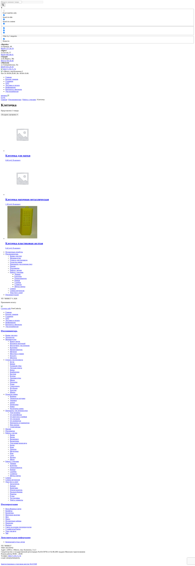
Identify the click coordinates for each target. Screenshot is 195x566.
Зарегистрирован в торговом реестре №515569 (19, 564)
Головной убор (15, 366)
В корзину (17, 160)
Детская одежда (16, 368)
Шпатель (13, 358)
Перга (7, 519)
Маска (12, 380)
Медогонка (14, 451)
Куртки (13, 376)
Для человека (15, 413)
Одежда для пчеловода (18, 260)
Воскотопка (14, 441)
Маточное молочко (12, 515)
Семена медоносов (17, 291)
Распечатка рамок (17, 409)
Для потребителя (11, 91)
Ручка (12, 496)
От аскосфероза (16, 415)
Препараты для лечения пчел (21, 264)
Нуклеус (13, 356)
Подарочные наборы (13, 521)
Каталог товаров (11, 79)
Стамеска (18, 284)
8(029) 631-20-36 (7, 67)
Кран (12, 447)
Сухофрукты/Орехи (13, 529)
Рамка (12, 406)
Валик (12, 435)
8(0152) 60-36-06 (7, 61)
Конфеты (8, 511)
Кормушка (14, 488)
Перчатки (13, 382)
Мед (7, 517)
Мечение (13, 352)
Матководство (15, 258)
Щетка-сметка (19, 287)
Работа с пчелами (29, 100)
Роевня (17, 280)
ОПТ (7, 83)
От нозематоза (15, 421)
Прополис (9, 523)
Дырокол (13, 400)
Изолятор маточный (17, 343)
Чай (6, 533)
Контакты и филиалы (13, 89)
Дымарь (17, 274)
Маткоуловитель (16, 350)
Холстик (13, 390)
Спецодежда (15, 386)
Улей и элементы (16, 500)
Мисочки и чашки (17, 354)
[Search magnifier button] (3, 5)
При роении (14, 425)
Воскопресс (14, 439)
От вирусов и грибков (18, 417)
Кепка (12, 370)
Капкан (13, 486)
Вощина (13, 396)
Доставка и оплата (12, 85)
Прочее (13, 266)
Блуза (12, 362)
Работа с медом (16, 270)
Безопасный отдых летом (15, 542)
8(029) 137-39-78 (7, 48)
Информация (10, 87)
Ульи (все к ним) (16, 293)
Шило (12, 459)
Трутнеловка (15, 498)
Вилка (12, 437)
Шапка (12, 392)
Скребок (17, 282)
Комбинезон (14, 372)
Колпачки (13, 348)
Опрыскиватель (20, 278)
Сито (12, 455)
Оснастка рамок (16, 262)
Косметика (9, 513)
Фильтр (13, 457)
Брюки (12, 364)
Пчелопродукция (12, 295)
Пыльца (8, 525)
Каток (12, 445)
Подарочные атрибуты (14, 252)
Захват (12, 402)
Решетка (13, 494)
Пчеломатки (14, 268)
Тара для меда (10, 531)
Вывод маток (15, 341)
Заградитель (14, 484)
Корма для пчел (16, 256)
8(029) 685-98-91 (7, 55)
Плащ (12, 384)
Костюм (13, 374)
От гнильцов (15, 419)
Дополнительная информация (15, 537)
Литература (9, 337)
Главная (8, 77)
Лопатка (13, 449)
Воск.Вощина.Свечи (13, 509)
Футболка (13, 388)
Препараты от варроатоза (19, 423)
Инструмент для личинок (20, 345)
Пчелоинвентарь (14, 100)
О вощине (9, 81)
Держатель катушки (17, 398)
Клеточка (18, 276)
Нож (11, 453)
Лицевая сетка (15, 378)
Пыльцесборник (16, 492)
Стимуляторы (15, 427)
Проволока (14, 404)
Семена (13, 289)
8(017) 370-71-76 (9, 69)
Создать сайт (6, 308)
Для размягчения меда (18, 443)
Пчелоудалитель (16, 490)
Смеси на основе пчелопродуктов (18, 527)
